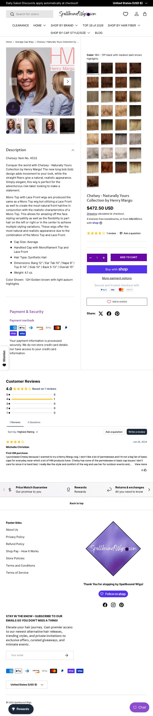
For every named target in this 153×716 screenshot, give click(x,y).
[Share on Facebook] (109, 314)
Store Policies (15, 558)
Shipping (92, 213)
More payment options (117, 278)
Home (9, 42)
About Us (12, 529)
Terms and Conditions (20, 565)
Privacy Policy (15, 537)
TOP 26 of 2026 (93, 25)
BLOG (98, 33)
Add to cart (128, 257)
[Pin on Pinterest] (117, 314)
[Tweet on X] (101, 314)
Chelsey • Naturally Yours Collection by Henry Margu (58, 42)
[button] (145, 14)
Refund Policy (15, 544)
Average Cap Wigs (24, 42)
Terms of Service (17, 572)
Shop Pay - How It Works (22, 551)
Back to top (76, 503)
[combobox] (29, 14)
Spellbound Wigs (22, 702)
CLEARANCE (20, 25)
